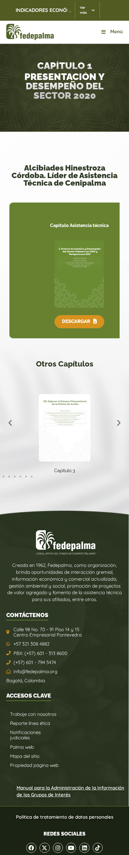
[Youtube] (71, 848)
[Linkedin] (84, 848)
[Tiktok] (98, 848)
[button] (79, 321)
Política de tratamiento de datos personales (64, 817)
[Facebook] (31, 848)
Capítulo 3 (64, 470)
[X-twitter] (44, 848)
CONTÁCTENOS (27, 615)
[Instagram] (58, 848)
